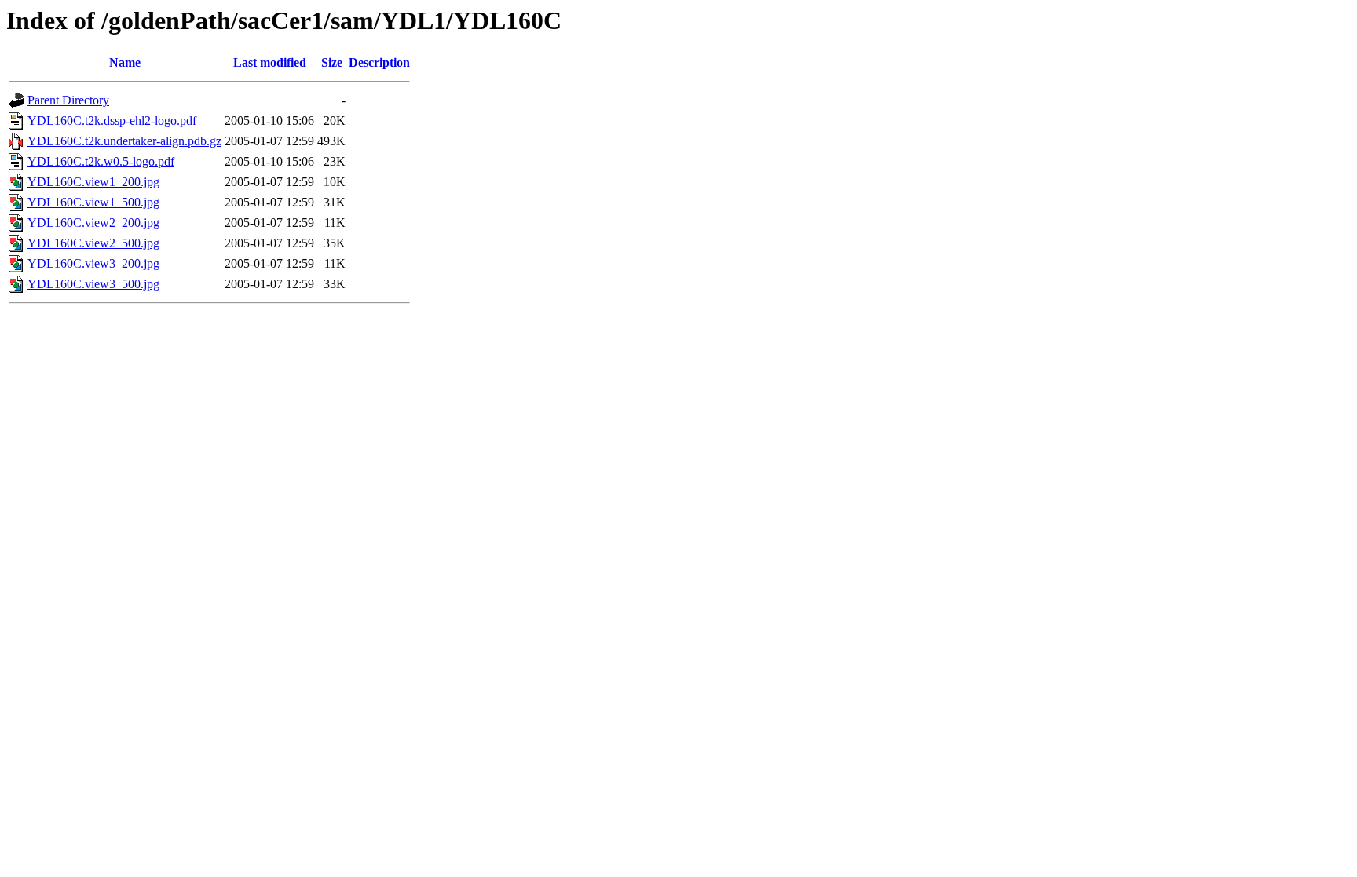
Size (331, 62)
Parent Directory (68, 100)
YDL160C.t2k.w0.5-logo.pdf (100, 161)
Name (125, 62)
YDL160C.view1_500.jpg (93, 202)
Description (379, 62)
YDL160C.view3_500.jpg (93, 284)
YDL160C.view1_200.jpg (93, 181)
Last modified (269, 62)
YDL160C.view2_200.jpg (93, 222)
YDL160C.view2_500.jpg (93, 243)
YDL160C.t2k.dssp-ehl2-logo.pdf (111, 120)
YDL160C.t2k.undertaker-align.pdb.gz (124, 141)
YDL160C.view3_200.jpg (93, 263)
